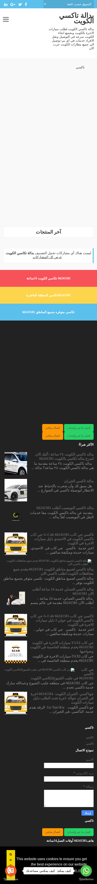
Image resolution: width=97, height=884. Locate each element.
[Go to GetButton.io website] (86, 879)
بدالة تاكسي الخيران (79, 481)
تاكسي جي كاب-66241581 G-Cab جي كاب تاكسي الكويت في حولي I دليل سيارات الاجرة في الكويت (62, 620)
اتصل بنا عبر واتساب (78, 427)
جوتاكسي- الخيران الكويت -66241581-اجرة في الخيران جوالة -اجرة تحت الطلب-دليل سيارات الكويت (62, 698)
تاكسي (80, 67)
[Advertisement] (48, 174)
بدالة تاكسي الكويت (76, 18)
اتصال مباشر (53, 427)
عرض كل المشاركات (47, 257)
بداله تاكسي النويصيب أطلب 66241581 (65, 508)
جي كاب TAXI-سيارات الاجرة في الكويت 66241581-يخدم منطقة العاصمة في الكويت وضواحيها (62, 647)
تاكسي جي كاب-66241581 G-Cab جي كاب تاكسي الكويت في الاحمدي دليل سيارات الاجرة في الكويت (62, 539)
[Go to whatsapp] (86, 870)
